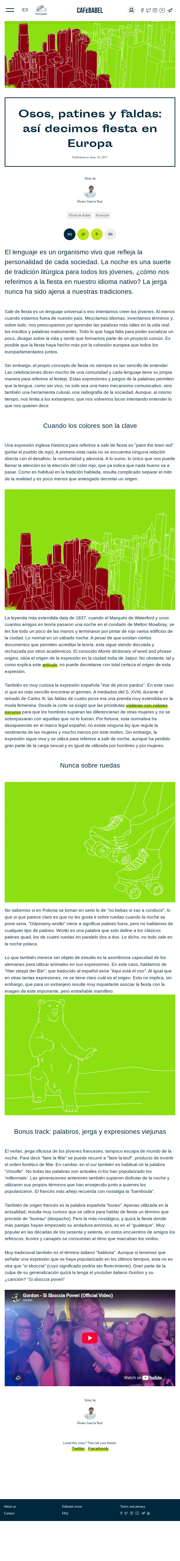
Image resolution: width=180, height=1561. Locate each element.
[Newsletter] (169, 10)
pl (83, 234)
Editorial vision (72, 1506)
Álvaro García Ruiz (90, 201)
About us (10, 1506)
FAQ (65, 1513)
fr (97, 234)
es (25, 9)
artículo (49, 664)
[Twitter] (148, 10)
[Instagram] (155, 10)
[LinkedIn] (148, 1513)
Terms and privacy (132, 1506)
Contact (9, 1513)
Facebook (98, 1448)
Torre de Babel (80, 215)
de (110, 234)
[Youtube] (162, 10)
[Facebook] (142, 10)
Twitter (78, 1448)
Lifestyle (103, 215)
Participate (41, 13)
